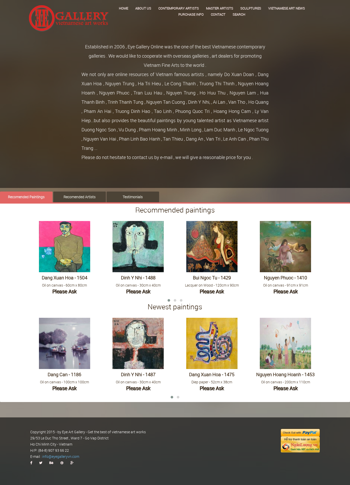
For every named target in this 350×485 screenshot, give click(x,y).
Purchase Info (191, 14)
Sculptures (250, 8)
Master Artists (219, 8)
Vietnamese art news (286, 8)
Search (239, 14)
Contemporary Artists (178, 8)
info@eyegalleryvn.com (60, 456)
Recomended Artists (80, 196)
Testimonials (133, 196)
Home (123, 8)
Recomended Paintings (26, 196)
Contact (218, 14)
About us (143, 8)
